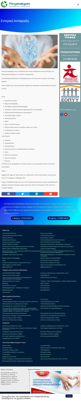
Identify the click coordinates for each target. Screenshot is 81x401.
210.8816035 (70, 58)
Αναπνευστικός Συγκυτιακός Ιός (49, 260)
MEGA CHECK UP (7, 267)
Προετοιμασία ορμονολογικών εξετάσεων (14, 313)
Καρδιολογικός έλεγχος (9, 240)
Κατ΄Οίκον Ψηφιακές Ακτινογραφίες (51, 331)
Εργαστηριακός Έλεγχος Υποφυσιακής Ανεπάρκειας (17, 361)
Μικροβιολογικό (45, 290)
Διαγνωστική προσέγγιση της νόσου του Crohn (54, 359)
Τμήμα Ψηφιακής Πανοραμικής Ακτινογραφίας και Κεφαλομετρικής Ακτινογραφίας (17, 278)
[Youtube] (65, 114)
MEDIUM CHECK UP (46, 267)
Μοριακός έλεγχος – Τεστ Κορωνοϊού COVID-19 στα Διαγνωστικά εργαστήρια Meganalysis (21, 251)
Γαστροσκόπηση (45, 345)
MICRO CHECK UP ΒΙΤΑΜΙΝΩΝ (11, 258)
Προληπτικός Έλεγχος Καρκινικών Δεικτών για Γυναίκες (56, 246)
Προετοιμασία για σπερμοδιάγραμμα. (51, 308)
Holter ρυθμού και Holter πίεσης (11, 265)
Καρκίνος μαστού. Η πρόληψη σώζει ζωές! (52, 347)
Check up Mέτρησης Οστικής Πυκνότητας (52, 240)
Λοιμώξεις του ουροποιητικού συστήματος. (52, 315)
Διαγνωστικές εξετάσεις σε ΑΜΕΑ (12, 334)
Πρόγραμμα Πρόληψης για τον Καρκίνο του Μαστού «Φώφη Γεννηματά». (57, 255)
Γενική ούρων (44, 299)
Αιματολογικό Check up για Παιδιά (12, 235)
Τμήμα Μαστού (44, 275)
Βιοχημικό (5, 283)
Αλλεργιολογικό (45, 285)
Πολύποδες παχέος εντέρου (10, 350)
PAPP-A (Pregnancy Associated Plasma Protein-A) (17, 359)
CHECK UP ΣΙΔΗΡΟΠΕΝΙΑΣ (48, 248)
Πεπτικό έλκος (6, 345)
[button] (78, 4)
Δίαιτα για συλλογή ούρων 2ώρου (50, 320)
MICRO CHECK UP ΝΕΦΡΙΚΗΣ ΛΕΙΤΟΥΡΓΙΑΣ (14, 248)
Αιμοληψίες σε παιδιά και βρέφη (49, 334)
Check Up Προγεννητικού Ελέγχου (50, 242)
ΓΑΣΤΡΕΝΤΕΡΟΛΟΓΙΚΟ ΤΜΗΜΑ (11, 273)
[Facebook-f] (61, 114)
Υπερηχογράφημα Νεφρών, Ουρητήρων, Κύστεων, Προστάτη (20, 301)
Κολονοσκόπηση (7, 299)
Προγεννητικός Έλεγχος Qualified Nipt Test (53, 265)
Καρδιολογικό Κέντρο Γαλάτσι (11, 281)
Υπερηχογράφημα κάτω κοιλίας (49, 301)
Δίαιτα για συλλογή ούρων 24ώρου (12, 320)
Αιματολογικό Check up (9, 233)
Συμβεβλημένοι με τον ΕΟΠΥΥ (11, 338)
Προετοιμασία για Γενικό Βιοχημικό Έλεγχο (52, 313)
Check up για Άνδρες (46, 233)
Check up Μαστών (7, 237)
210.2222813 (70, 44)
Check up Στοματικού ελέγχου (11, 242)
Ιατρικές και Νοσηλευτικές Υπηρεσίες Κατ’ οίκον (16, 262)
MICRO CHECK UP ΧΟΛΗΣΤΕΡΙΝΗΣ (50, 258)
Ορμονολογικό (44, 283)
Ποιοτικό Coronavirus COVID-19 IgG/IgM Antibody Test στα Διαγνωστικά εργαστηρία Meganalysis (57, 251)
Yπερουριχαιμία (45, 350)
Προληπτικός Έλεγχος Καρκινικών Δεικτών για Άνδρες (18, 246)
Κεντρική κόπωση (45, 354)
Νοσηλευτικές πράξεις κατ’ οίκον (50, 262)
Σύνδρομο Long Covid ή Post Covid (12, 254)
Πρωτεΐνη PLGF (44, 356)
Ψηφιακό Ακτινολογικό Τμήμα (11, 275)
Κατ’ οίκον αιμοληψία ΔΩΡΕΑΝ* (49, 336)
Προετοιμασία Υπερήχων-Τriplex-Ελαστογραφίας (16, 315)
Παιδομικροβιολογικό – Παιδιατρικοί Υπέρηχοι (15, 287)
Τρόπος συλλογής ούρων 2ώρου (49, 317)
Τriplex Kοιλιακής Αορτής (47, 304)
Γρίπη (3, 260)
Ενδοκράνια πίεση (45, 352)
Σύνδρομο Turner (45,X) (9, 356)
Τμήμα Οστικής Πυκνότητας (48, 277)
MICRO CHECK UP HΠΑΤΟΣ (10, 244)
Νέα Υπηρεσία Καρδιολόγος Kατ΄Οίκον (51, 328)
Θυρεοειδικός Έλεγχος (47, 237)
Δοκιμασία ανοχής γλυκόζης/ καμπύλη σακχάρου (54, 306)
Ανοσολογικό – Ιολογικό (9, 285)
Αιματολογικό (6, 292)
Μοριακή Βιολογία (7, 290)
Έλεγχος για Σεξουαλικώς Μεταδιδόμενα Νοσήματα (55, 244)
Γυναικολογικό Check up (47, 235)
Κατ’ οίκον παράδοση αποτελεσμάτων (13, 336)
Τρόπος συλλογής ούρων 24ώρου (12, 317)
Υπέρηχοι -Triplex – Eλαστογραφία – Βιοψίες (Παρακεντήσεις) (58, 281)
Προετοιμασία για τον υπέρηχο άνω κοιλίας (15, 304)
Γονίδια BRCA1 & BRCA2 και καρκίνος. (13, 352)
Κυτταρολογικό (44, 287)
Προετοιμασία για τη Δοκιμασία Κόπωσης (14, 306)
